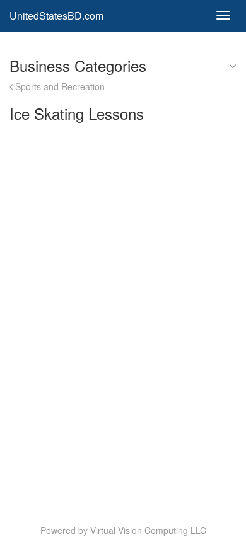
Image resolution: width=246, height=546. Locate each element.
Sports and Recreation (59, 86)
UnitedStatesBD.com (56, 15)
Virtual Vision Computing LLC (148, 530)
